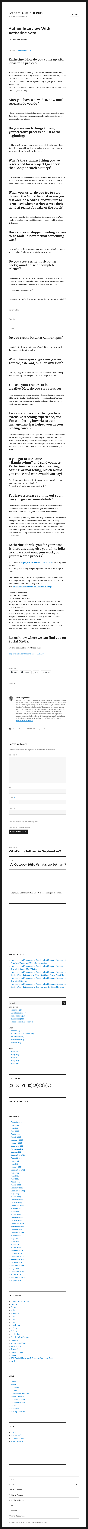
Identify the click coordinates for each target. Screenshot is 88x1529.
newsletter (15, 1325)
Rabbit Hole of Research (21, 1337)
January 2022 (16, 1221)
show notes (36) (18, 1016)
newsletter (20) (17, 1037)
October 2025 (16, 1152)
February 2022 (17, 1218)
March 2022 (16, 1215)
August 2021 (16, 1236)
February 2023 (17, 1200)
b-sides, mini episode (20, 1301)
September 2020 (18, 1266)
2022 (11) (15, 1064)
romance (14, 1340)
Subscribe (15, 1409)
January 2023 (16, 1203)
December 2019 (17, 1272)
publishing (15, 1334)
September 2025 (18, 1155)
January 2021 (16, 1254)
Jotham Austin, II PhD (26, 13)
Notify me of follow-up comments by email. (24, 821)
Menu (75, 14)
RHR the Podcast (18, 1400)
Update (14, 1355)
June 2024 (15, 1176)
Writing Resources (18, 1412)
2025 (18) (15, 1055)
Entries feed (16, 1435)
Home (13, 1382)
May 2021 (15, 1245)
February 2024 (17, 1188)
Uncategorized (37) (19, 1013)
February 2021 (17, 1251)
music (13, 1316)
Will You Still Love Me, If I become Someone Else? (32, 1358)
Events (16, 1388)
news (13, 1319)
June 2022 (15, 1212)
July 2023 (15, 1194)
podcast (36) (16, 1031)
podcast (14, 1328)
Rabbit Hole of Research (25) (23, 1022)
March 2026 (16, 1137)
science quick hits (18, 1343)
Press (15, 1391)
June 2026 (15, 1128)
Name (12, 787)
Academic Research (21, 1394)
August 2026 (16, 1122)
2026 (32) (15, 1052)
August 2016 (16, 1281)
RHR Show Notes (18, 1403)
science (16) (16, 1043)
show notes (16, 1346)
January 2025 (16, 1167)
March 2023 (16, 1197)
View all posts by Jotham (24, 720)
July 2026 (15, 1125)
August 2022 (16, 1209)
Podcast (14, 1331)
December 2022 (17, 1206)
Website (12, 808)
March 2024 (16, 1185)
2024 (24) (15, 1058)
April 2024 (15, 1182)
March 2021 (16, 1248)
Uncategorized (39, 729)
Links (13, 1406)
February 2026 (17, 1140)
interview (15, 1313)
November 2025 (17, 1149)
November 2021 (17, 1227)
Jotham (14, 729)
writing (14, 1361)
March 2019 (16, 1275)
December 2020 (17, 1257)
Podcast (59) (16, 1010)
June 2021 (15, 1242)
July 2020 (15, 1269)
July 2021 (14, 1239)
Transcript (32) (17, 1019)
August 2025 (16, 1158)
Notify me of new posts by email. (20, 827)
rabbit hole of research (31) (22, 1034)
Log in (13, 1432)
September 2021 (18, 1233)
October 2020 (16, 1263)
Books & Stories (17, 1397)
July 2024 (15, 1173)
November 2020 (17, 1260)
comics (14, 1304)
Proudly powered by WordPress (36, 1523)
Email (12, 798)
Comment (13, 755)
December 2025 (17, 1146)
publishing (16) (17, 1040)
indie (13, 1310)
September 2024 (18, 1170)
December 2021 (17, 1224)
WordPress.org (17, 1441)
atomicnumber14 (24, 50)
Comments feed (17, 1438)
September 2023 (18, 1191)
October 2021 (16, 1230)
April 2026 (15, 1134)
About (13, 1385)
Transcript (15, 1349)
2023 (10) (15, 1061)
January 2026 (16, 1143)
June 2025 (15, 1164)
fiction (14, 1307)
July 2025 (15, 1161)
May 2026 (15, 1131)
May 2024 (15, 1179)
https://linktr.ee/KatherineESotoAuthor (26, 654)
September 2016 (18, 1278)
